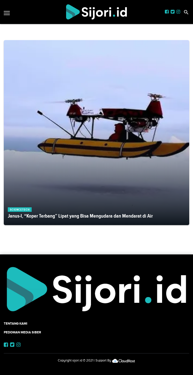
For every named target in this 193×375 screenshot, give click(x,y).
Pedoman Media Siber (22, 332)
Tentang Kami (15, 323)
